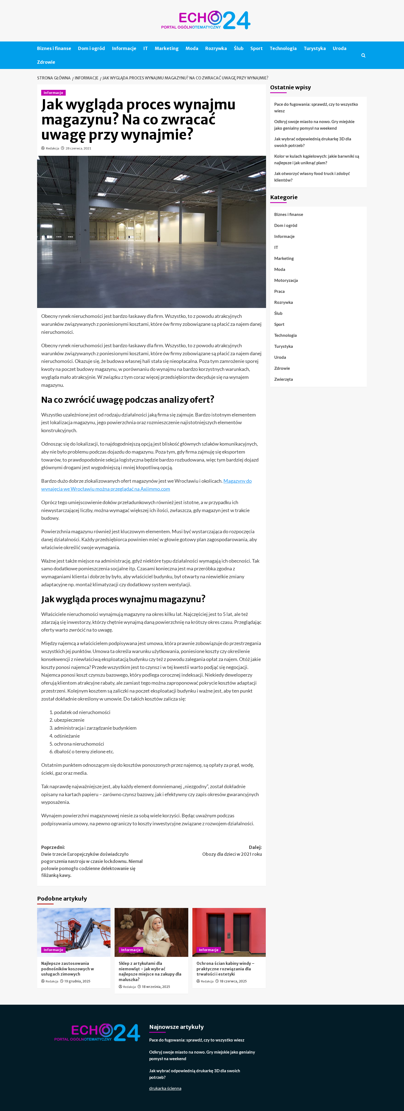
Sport (256, 48)
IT (145, 48)
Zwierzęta (283, 379)
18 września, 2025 (156, 987)
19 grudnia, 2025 (77, 981)
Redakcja (52, 148)
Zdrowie (46, 62)
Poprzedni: (92, 861)
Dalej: (232, 851)
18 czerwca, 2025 (233, 981)
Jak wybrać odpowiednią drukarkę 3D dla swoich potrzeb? (312, 142)
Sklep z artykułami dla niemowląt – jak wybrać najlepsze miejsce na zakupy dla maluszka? (150, 971)
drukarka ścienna (165, 1088)
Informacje (124, 48)
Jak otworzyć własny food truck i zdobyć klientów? (312, 176)
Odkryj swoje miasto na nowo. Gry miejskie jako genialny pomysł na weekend (314, 124)
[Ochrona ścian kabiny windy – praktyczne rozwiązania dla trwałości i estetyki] (229, 932)
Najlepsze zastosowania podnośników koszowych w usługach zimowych (67, 969)
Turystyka (315, 48)
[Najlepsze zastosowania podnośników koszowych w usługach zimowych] (73, 932)
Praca (279, 291)
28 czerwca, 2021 (78, 148)
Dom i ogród (91, 48)
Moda (192, 48)
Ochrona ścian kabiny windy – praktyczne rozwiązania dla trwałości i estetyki (225, 969)
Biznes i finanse (54, 48)
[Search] (363, 55)
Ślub (238, 48)
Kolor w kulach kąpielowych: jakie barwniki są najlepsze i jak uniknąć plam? (316, 159)
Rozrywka (216, 48)
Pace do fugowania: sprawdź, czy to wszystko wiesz (316, 107)
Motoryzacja (286, 280)
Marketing (167, 48)
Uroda (340, 48)
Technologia (283, 48)
